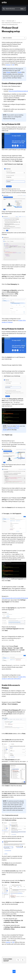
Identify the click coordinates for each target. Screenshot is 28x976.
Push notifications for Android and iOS (11, 22)
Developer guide (10, 20)
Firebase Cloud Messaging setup (10, 24)
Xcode (19, 72)
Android (8, 64)
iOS (13, 64)
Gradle (8, 72)
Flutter (18, 426)
